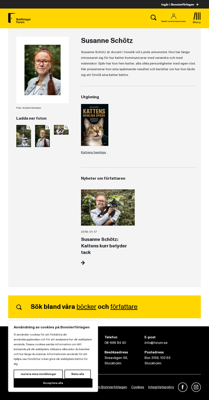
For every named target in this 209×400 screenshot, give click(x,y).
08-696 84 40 (115, 342)
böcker (86, 306)
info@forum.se (156, 342)
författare (124, 306)
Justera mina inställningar (38, 374)
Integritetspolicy (161, 387)
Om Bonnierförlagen (111, 387)
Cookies (137, 387)
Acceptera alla (53, 383)
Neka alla (77, 374)
